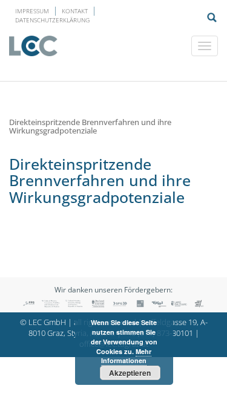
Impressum (32, 11)
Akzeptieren (130, 372)
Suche (212, 17)
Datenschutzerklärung (52, 20)
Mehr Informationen (126, 356)
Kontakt (75, 11)
